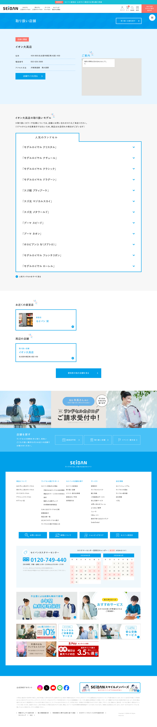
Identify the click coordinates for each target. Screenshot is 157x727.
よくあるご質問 (96, 508)
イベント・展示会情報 (73, 493)
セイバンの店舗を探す (74, 481)
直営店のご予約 (71, 497)
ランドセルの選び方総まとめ (50, 524)
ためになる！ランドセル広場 (50, 509)
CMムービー (95, 515)
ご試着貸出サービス (98, 497)
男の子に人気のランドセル (25, 489)
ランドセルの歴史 (122, 489)
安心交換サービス (97, 500)
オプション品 (20, 500)
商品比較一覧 (46, 516)
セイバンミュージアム (123, 486)
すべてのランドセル (22, 493)
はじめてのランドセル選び (50, 520)
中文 (31, 715)
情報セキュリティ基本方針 (26, 712)
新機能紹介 (45, 513)
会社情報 (119, 481)
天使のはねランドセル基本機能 (54, 490)
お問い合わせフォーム (98, 504)
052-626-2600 (37, 62)
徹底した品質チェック (51, 501)
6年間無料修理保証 (50, 504)
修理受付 (94, 486)
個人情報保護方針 (43, 712)
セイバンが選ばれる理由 (49, 486)
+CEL (118, 500)
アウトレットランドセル (23, 497)
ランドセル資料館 (122, 493)
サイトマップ (22, 715)
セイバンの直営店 (72, 486)
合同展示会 (70, 500)
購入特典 (94, 493)
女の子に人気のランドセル (25, 486)
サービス (94, 481)
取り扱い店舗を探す (128, 21)
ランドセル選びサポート (50, 481)
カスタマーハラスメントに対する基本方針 (91, 712)
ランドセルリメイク (97, 489)
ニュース (94, 511)
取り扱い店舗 (70, 489)
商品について (21, 481)
